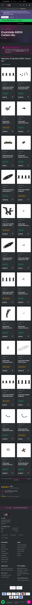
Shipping (3, 551)
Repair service (4, 559)
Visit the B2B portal (22, 578)
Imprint (19, 553)
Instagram (14, 535)
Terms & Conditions (22, 544)
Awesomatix (5, 83)
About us (3, 544)
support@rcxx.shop (6, 575)
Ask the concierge (6, 64)
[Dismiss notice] (17, 17)
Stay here (12, 17)
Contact (19, 555)
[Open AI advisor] (29, 602)
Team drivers (4, 561)
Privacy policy (20, 551)
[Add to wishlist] (13, 69)
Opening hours (4, 557)
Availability (3, 555)
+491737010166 (5, 577)
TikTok (21, 535)
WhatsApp (6, 537)
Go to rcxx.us (5, 17)
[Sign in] (26, 5)
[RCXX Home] (9, 5)
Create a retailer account (23, 580)
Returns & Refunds (21, 547)
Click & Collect (4, 549)
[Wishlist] (23, 5)
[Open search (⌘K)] (20, 5)
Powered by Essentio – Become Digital (21, 602)
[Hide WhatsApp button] (6, 603)
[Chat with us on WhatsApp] (3, 602)
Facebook (6, 535)
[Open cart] (29, 5)
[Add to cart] (12, 97)
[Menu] (2, 5)
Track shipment (5, 553)
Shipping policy (21, 549)
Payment (3, 547)
